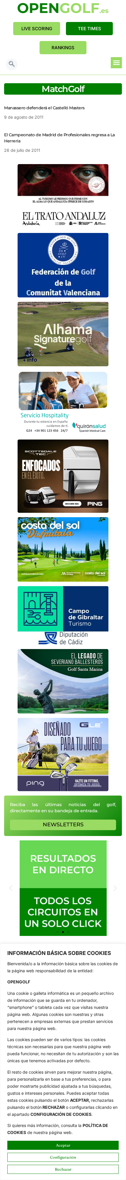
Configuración (63, 1157)
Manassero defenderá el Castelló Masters (44, 107)
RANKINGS (63, 47)
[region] (63, 1062)
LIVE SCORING (36, 28)
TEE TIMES (89, 28)
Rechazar (63, 1169)
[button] (12, 64)
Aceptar (63, 1145)
